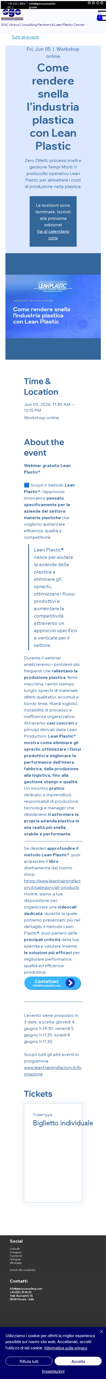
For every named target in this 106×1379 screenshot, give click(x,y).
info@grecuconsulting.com (26, 1288)
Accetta (78, 1361)
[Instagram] (93, 2)
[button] (99, 16)
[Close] (98, 1334)
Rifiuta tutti (29, 1361)
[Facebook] (89, 2)
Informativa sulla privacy (66, 1347)
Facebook (16, 1256)
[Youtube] (97, 2)
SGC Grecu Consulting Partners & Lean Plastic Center (43, 25)
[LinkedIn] (101, 2)
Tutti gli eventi (25, 37)
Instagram (16, 1252)
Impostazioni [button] (53, 1371)
